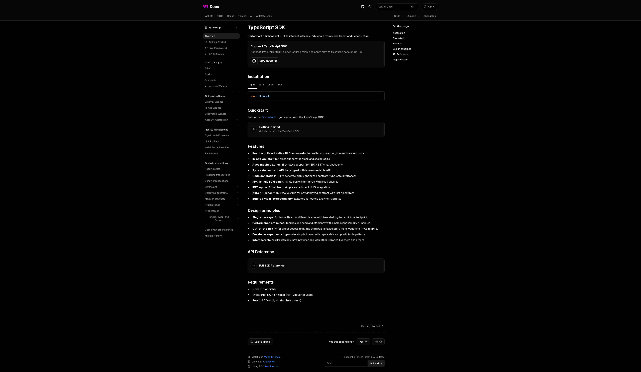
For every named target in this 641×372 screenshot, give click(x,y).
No (376, 341)
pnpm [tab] (271, 84)
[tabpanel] (316, 96)
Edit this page (262, 341)
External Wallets (214, 101)
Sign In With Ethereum (217, 135)
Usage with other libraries (219, 229)
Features (397, 43)
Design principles (402, 49)
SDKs (397, 16)
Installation (399, 33)
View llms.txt (271, 366)
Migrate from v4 (213, 235)
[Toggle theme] (370, 6)
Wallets (209, 16)
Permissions (211, 153)
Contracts (210, 80)
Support (411, 16)
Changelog (430, 16)
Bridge (230, 16)
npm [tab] (252, 84)
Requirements (400, 59)
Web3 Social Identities (217, 147)
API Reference (264, 16)
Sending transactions (217, 181)
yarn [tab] (261, 84)
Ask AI (431, 6)
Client (208, 68)
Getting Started (217, 42)
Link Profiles (212, 141)
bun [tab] (280, 84)
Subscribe (376, 363)
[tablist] (316, 85)
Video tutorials (272, 357)
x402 (220, 16)
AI (251, 16)
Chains (208, 74)
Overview (210, 36)
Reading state (212, 169)
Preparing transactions (217, 175)
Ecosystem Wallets (215, 113)
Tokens (242, 16)
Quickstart (268, 117)
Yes (361, 341)
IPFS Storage (212, 211)
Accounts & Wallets (216, 86)
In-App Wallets (213, 107)
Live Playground (218, 48)
